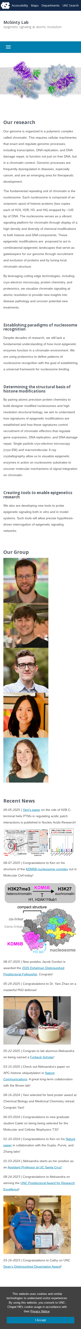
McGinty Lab (16, 22)
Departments (51, 5)
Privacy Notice (40, 1311)
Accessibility (20, 5)
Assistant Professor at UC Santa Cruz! (35, 1167)
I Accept (40, 1320)
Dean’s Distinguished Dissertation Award (32, 1266)
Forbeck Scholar (42, 1057)
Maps (35, 5)
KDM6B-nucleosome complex (47, 869)
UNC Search (71, 5)
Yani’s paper (31, 810)
